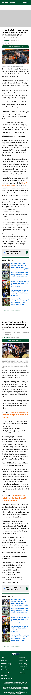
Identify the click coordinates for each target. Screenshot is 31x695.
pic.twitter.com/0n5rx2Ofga (11, 212)
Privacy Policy (5, 667)
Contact (4, 661)
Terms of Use (23, 667)
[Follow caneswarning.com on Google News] (27, 252)
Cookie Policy (5, 670)
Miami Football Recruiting (13, 310)
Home (3, 310)
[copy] (12, 43)
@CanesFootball (19, 202)
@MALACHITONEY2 (10, 209)
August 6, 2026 (6, 433)
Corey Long (7, 40)
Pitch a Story (23, 664)
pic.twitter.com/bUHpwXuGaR (11, 429)
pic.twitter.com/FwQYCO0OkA (11, 114)
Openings (22, 658)
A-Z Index (22, 673)
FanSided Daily (6, 664)
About (3, 658)
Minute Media (10, 682)
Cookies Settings (6, 678)
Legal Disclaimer (24, 670)
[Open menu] (3, 2)
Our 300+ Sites (23, 661)
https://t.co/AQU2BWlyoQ (20, 112)
